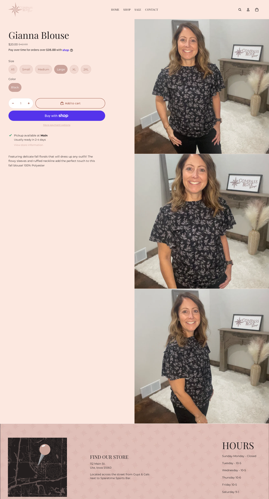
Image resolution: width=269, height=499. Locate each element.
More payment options (56, 125)
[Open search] (240, 9)
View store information (28, 144)
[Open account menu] (248, 9)
